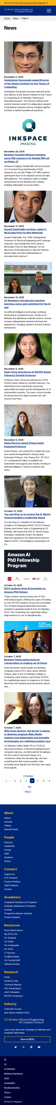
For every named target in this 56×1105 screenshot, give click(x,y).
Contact (8, 889)
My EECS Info (11, 934)
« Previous (29, 775)
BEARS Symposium (13, 996)
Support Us (9, 874)
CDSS (6, 1078)
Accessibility (9, 1083)
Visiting (7, 825)
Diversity (8, 821)
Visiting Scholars (12, 964)
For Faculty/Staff (12, 960)
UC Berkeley (9, 1069)
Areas (7, 977)
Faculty (7, 849)
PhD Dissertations (12, 988)
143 (29, 786)
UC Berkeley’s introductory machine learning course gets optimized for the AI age (27, 304)
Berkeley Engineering (13, 1073)
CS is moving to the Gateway (32, 3)
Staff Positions (11, 885)
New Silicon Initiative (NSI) (16, 1012)
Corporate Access (12, 1009)
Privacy (7, 1092)
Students (8, 857)
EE (5, 1059)
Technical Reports (12, 984)
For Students (10, 938)
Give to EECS (27, 1039)
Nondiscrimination (12, 1087)
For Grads (8, 941)
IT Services (9, 953)
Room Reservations (13, 930)
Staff (6, 853)
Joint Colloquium (12, 992)
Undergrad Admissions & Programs (20, 902)
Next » (29, 791)
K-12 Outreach (11, 878)
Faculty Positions (12, 881)
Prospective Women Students (18, 913)
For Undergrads (11, 945)
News (15, 18)
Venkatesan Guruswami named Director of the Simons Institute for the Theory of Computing (26, 83)
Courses (8, 909)
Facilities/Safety (11, 956)
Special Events (11, 829)
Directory (8, 842)
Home (7, 18)
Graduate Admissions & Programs (20, 906)
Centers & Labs (11, 981)
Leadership (9, 846)
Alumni (7, 861)
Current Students (12, 917)
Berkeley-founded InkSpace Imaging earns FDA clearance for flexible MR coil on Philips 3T (26, 158)
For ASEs (8, 949)
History (7, 818)
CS (5, 1064)
